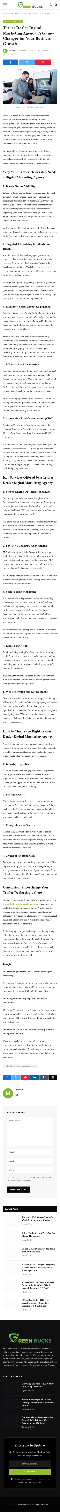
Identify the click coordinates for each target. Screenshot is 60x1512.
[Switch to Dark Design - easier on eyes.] (51, 4)
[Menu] (5, 4)
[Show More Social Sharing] (54, 62)
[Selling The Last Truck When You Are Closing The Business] (11, 1236)
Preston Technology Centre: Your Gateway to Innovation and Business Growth (38, 1402)
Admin (14, 51)
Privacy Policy (27, 1482)
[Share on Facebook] (10, 62)
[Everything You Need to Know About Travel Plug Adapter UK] (11, 1387)
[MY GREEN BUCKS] (30, 5)
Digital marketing (13, 21)
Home (5, 13)
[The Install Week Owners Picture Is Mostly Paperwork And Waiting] (11, 1221)
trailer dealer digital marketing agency (22, 904)
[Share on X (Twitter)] (27, 62)
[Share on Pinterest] (43, 62)
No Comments (43, 51)
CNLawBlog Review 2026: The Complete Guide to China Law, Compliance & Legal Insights (35, 1303)
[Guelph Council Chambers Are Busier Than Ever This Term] (11, 1252)
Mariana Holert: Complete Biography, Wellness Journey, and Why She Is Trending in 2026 (38, 1267)
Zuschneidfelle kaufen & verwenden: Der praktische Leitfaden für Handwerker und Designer (37, 1420)
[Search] (55, 4)
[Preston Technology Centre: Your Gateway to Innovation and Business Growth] (11, 1403)
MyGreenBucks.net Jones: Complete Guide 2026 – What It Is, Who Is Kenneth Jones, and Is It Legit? (38, 1285)
